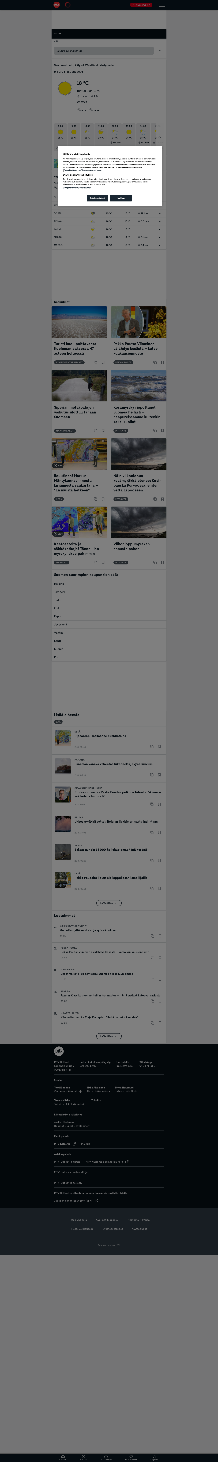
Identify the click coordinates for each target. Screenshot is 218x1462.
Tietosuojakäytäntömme (91, 170)
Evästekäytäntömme (72, 170)
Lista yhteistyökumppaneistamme (77, 187)
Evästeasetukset (97, 198)
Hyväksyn (121, 198)
